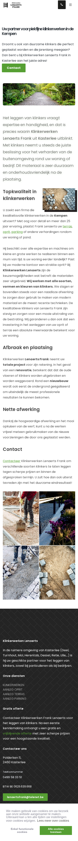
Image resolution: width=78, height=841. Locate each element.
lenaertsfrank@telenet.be (25, 797)
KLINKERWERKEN (13, 685)
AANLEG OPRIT (13, 689)
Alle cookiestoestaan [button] (56, 830)
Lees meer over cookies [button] (53, 820)
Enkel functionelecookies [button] (22, 830)
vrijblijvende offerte (17, 733)
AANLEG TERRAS (14, 694)
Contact (14, 68)
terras (67, 226)
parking (17, 232)
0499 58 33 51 (12, 777)
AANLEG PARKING (14, 698)
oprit (6, 232)
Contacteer (11, 461)
